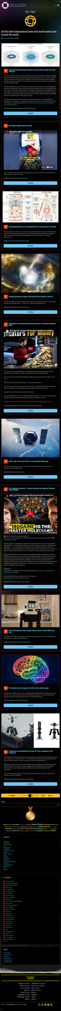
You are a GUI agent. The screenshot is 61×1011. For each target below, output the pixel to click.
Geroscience (6, 952)
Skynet (5, 852)
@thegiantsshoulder (10, 540)
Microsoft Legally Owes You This (20, 125)
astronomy (6, 863)
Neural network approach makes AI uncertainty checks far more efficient (32, 71)
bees (4, 867)
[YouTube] (48, 1004)
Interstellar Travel (15, 829)
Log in (4, 38)
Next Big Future (7, 958)
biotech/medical (20, 109)
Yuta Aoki (8, 911)
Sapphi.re (24, 1004)
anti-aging (16, 824)
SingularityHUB (7, 962)
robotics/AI (26, 109)
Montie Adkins (9, 935)
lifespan (35, 829)
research (21, 830)
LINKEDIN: (21, 986)
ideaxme (55, 826)
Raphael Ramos (10, 919)
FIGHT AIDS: (22, 993)
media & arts (17, 178)
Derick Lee (8, 913)
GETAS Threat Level (30, 978)
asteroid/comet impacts (9, 861)
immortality (8, 829)
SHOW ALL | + (5, 941)
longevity (41, 829)
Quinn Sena (9, 887)
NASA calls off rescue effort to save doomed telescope (28, 461)
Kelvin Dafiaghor (10, 897)
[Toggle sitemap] (55, 5)
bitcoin (52, 824)
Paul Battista (10, 582)
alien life (5, 857)
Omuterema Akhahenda (12, 905)
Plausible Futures (8, 960)
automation (6, 866)
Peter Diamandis (7, 844)
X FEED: (22, 988)
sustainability (33, 831)
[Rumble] (51, 1004)
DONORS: (25, 990)
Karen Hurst (9, 899)
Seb (7, 929)
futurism (34, 826)
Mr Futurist (6, 956)
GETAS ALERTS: (34, 986)
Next (50, 795)
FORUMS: (26, 999)
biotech (40, 824)
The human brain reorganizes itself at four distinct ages (29, 688)
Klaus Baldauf (9, 907)
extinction (28, 826)
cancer (10, 826)
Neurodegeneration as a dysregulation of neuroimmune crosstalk (32, 226)
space (16, 472)
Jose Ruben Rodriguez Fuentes (14, 406)
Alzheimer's (10, 824)
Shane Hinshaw (10, 917)
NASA (45, 829)
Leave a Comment (32, 109)
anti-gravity (6, 858)
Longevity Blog (7, 954)
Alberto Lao (9, 915)
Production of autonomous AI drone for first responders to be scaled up (31, 752)
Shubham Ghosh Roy (12, 109)
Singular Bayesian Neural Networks (31, 101)
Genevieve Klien (11, 472)
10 (37, 795)
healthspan (47, 827)
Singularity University (9, 851)
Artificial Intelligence (22, 824)
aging (5, 824)
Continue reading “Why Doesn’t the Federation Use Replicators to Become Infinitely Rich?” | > (28, 402)
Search (58, 805)
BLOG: (32, 988)
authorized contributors (13, 38)
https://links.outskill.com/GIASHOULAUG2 (16, 578)
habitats (16, 642)
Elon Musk (6, 849)
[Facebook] (39, 1004)
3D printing (6, 841)
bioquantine (28, 824)
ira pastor (21, 829)
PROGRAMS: (33, 995)
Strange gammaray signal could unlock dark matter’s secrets (31, 296)
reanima (55, 829)
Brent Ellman (9, 927)
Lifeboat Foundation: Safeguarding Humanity (26, 5)
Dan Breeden (9, 889)
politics (51, 828)
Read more (30, 113)
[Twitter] (42, 1004)
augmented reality (8, 864)
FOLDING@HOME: (21, 995)
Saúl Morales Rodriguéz (12, 883)
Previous (12, 795)
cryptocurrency (14, 826)
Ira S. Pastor (9, 937)
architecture (6, 860)
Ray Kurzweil (6, 847)
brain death (6, 826)
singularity (26, 830)
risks (23, 830)
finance (15, 582)
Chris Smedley (9, 939)
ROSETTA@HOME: (20, 997)
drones (16, 779)
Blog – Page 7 (30, 12)
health (41, 827)
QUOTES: (33, 999)
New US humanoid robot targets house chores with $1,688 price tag (32, 631)
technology (39, 831)
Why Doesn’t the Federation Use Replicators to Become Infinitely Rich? (32, 324)
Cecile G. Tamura (11, 241)
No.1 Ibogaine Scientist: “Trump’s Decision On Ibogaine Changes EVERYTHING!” (32, 489)
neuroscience (17, 701)
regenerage (9, 831)
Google (38, 826)
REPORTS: (33, 993)
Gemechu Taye (10, 895)
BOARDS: (33, 990)
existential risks (23, 826)
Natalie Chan (9, 921)
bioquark (35, 824)
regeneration (16, 831)
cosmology (19, 307)
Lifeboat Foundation (10, 1004)
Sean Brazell (9, 923)
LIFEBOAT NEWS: (34, 984)
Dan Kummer (9, 903)
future (31, 826)
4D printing (6, 843)
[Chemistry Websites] (30, 814)
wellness (53, 831)
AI (7, 824)
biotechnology (46, 824)
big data (5, 869)
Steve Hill (8, 925)
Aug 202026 (5, 70)
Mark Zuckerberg (7, 854)
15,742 (43, 795)
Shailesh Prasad (11, 178)
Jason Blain (9, 933)
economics (30, 406)
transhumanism (46, 831)
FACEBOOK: (21, 984)
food (33, 406)
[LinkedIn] (45, 1004)
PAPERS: (33, 997)
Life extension (28, 829)
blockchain (56, 824)
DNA (4, 846)
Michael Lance (9, 931)
